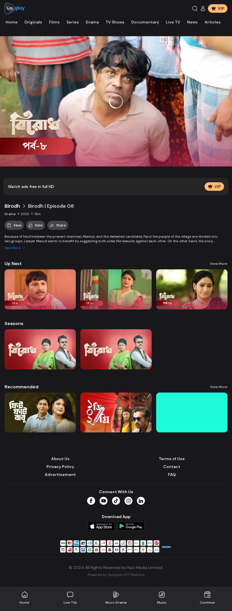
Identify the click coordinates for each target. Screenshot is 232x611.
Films (54, 22)
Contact (171, 466)
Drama (92, 22)
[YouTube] (104, 501)
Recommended (21, 387)
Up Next (13, 263)
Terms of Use (172, 458)
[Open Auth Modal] (203, 8)
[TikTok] (116, 501)
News (192, 22)
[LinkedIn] (141, 501)
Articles (213, 22)
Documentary (145, 22)
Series (72, 22)
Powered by (116, 575)
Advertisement (60, 474)
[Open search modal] (195, 8)
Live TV (173, 22)
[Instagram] (128, 501)
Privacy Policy (60, 466)
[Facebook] (91, 501)
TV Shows (115, 22)
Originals (33, 22)
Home (12, 22)
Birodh (12, 206)
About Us (60, 458)
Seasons (14, 323)
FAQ (172, 474)
